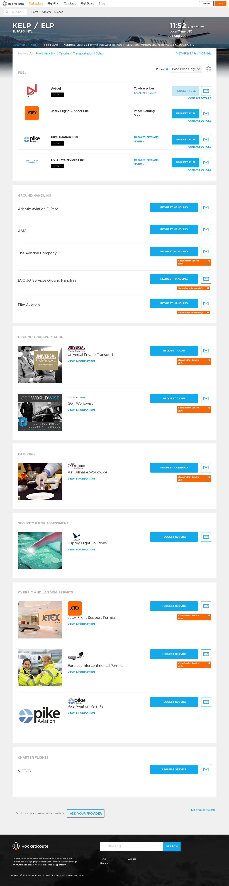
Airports (46, 12)
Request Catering (174, 467)
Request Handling (174, 207)
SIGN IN (206, 3)
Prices (160, 69)
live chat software (202, 810)
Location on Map (25, 44)
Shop (102, 3)
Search (172, 846)
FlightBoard (87, 3)
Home (34, 12)
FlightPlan (53, 3)
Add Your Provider (86, 813)
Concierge (70, 3)
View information (82, 361)
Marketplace (36, 3)
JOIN (220, 3)
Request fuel (186, 113)
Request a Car (174, 350)
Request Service (174, 536)
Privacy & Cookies (75, 875)
